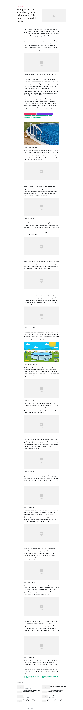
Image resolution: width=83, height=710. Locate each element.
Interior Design (20, 6)
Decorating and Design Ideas (20, 708)
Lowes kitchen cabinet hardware (31, 115)
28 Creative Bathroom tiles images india (58, 686)
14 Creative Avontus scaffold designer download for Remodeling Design (30, 700)
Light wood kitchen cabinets (30, 114)
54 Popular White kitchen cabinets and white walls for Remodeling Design (31, 691)
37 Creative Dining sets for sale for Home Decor (32, 686)
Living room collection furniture (45, 115)
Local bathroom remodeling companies (45, 114)
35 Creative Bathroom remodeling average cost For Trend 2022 (31, 696)
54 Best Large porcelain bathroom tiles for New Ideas (57, 696)
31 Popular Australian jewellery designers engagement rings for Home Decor (55, 691)
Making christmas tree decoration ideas (32, 117)
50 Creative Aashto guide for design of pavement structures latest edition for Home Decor (56, 700)
